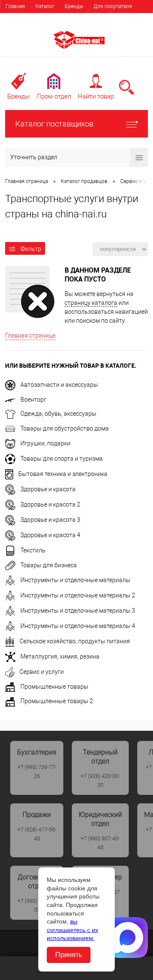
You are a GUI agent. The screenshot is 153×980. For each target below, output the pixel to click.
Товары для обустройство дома (64, 428)
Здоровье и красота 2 (50, 504)
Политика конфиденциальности (44, 70)
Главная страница (30, 335)
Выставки (17, 32)
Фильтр (30, 248)
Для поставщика (25, 19)
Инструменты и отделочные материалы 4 (77, 625)
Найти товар (96, 96)
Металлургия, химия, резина (59, 656)
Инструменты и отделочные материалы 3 (77, 610)
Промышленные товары (54, 686)
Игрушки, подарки (45, 443)
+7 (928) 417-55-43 (37, 834)
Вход (99, 17)
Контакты (50, 32)
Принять (68, 954)
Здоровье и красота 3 (50, 519)
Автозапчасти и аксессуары (59, 384)
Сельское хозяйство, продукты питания (75, 641)
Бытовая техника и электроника (63, 473)
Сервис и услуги (42, 671)
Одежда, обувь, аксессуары (58, 413)
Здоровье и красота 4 (50, 535)
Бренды (74, 6)
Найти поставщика (78, 19)
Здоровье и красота (48, 489)
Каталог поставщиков (54, 123)
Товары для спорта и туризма (61, 458)
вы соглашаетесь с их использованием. (72, 929)
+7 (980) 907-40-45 (100, 842)
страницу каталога (91, 302)
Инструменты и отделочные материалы (75, 580)
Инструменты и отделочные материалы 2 (77, 595)
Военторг (33, 399)
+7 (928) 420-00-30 (100, 780)
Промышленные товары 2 (56, 701)
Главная (15, 6)
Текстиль (32, 550)
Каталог (44, 6)
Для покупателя (113, 6)
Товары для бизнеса (48, 565)
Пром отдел (54, 96)
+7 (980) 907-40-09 (37, 905)
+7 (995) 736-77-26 (37, 771)
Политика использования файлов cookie (54, 45)
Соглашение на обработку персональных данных (64, 57)
